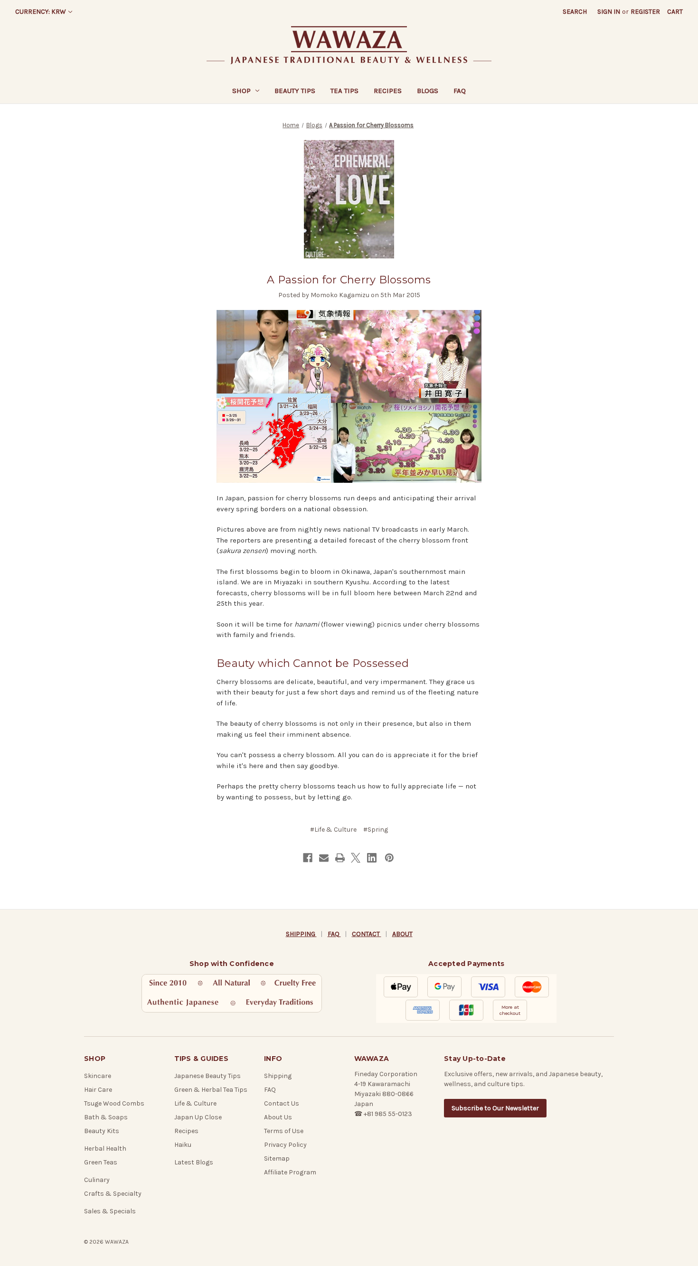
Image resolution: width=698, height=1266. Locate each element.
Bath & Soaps (106, 1117)
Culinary (97, 1180)
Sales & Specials (110, 1211)
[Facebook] (307, 857)
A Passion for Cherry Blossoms (349, 279)
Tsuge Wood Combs (114, 1103)
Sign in (608, 12)
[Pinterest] (389, 857)
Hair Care (98, 1090)
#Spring (375, 829)
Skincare (97, 1076)
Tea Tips (344, 90)
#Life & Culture (333, 829)
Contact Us (281, 1103)
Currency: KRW (40, 12)
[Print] (340, 857)
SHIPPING (301, 934)
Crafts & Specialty (112, 1194)
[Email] (324, 857)
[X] (355, 857)
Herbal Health (105, 1148)
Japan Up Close (198, 1117)
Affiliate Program (290, 1172)
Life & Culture (195, 1103)
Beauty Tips (294, 90)
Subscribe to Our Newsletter (495, 1108)
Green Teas (100, 1162)
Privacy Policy (285, 1145)
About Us (278, 1117)
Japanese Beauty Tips (207, 1076)
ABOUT (402, 934)
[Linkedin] (372, 857)
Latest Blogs (193, 1162)
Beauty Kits (101, 1131)
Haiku (182, 1145)
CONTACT (366, 934)
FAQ (459, 90)
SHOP (241, 90)
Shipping (278, 1076)
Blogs (427, 90)
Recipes (388, 90)
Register (645, 12)
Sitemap (277, 1158)
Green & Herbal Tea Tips (210, 1090)
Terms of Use (283, 1131)
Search (575, 12)
